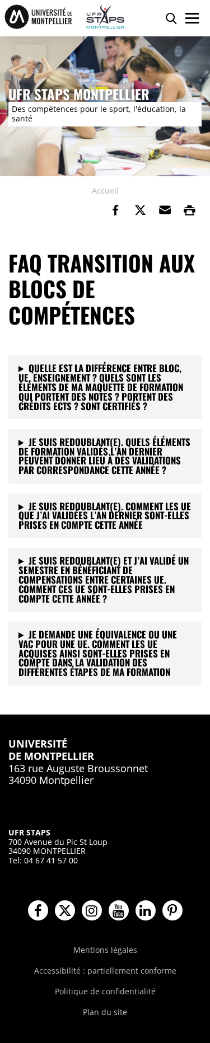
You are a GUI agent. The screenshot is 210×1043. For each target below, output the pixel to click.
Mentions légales (105, 950)
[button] (164, 210)
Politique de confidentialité (105, 991)
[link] (115, 210)
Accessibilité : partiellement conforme (105, 970)
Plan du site (105, 1012)
